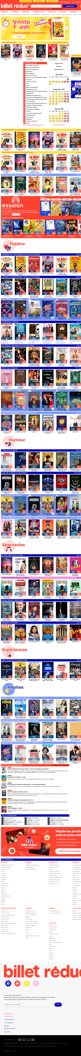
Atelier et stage (53, 926)
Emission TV (52, 930)
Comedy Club (38, 12)
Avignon (25, 14)
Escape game (52, 928)
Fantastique (4, 877)
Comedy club (76, 867)
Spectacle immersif (54, 881)
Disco (27, 938)
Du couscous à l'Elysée (13, 777)
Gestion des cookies (49, 1046)
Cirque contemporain (55, 913)
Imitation (74, 892)
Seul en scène (5, 869)
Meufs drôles (76, 879)
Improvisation (76, 871)
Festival (27, 929)
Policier (3, 902)
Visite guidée (52, 940)
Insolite (51, 959)
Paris (3, 14)
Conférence (52, 938)
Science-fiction (5, 883)
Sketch (74, 890)
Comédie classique (30, 869)
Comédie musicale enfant (8, 915)
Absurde (74, 888)
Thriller (3, 904)
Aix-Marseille (35, 14)
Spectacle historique (54, 879)
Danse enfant (4, 919)
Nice (74, 14)
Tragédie (3, 873)
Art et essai (4, 886)
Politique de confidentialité (28, 1043)
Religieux (27, 917)
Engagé (3, 900)
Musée (74, 911)
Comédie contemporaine (32, 865)
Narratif (74, 898)
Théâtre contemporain (7, 865)
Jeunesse (3, 898)
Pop (26, 933)
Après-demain (59, 69)
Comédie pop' (29, 867)
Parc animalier (53, 946)
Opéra (50, 869)
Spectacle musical (54, 871)
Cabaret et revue (53, 867)
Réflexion (3, 892)
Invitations (38, 1)
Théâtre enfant (5, 911)
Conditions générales (11, 1043)
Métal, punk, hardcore (31, 923)
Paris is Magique (12, 808)
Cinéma (51, 932)
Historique (4, 879)
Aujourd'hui (59, 63)
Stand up (74, 875)
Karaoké (51, 952)
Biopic (2, 881)
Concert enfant (5, 917)
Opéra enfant (4, 927)
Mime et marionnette (55, 873)
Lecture (3, 888)
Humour (25, 12)
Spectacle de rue (53, 883)
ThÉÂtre (4, 12)
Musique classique (30, 911)
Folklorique (28, 927)
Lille (53, 14)
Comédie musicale (54, 865)
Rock (26, 931)
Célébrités (4, 894)
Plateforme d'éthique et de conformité (18, 1046)
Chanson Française (30, 915)
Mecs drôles (75, 877)
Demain (59, 66)
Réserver (45, 214)
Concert (73, 12)
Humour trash (76, 886)
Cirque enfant (4, 929)
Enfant (63, 12)
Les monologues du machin (15, 792)
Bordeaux (45, 14)
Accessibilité (37, 1046)
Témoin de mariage (13, 800)
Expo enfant (4, 925)
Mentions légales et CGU (47, 1043)
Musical (3, 890)
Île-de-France (14, 14)
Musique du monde (30, 913)
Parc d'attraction (53, 934)
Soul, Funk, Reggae (30, 925)
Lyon (58, 14)
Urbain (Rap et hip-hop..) (32, 936)
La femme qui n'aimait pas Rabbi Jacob (18, 784)
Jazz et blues (28, 919)
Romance (3, 875)
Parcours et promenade (55, 942)
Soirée (50, 936)
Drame (3, 871)
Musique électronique (31, 921)
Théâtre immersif (6, 896)
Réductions (52, 1)
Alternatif (75, 896)
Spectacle (52, 12)
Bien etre (51, 955)
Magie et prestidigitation (55, 877)
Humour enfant (5, 913)
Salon (50, 950)
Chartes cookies (62, 1043)
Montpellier (66, 14)
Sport (50, 944)
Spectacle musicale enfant (8, 933)
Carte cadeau (25, 1)
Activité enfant (5, 931)
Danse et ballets (53, 875)
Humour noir (75, 883)
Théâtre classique (6, 867)
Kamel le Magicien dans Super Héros (18, 769)
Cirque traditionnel (54, 911)
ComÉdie (15, 12)
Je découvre (16, 214)
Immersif (51, 957)
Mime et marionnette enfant (8, 923)
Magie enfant (4, 921)
